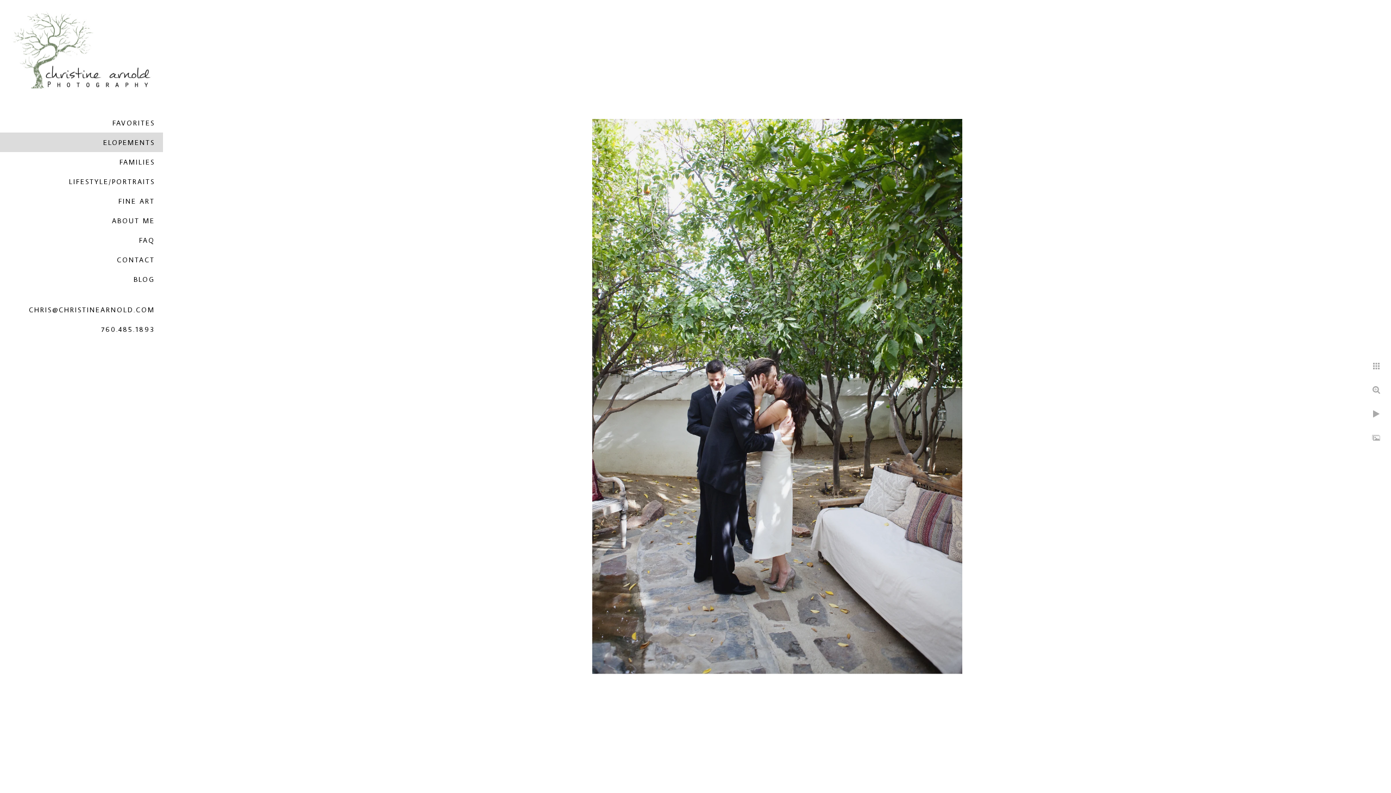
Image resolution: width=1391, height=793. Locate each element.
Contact (136, 259)
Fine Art (136, 201)
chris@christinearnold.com (92, 309)
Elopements (129, 142)
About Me (133, 220)
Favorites (133, 122)
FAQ (147, 240)
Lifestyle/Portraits (112, 181)
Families (137, 162)
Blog (144, 279)
